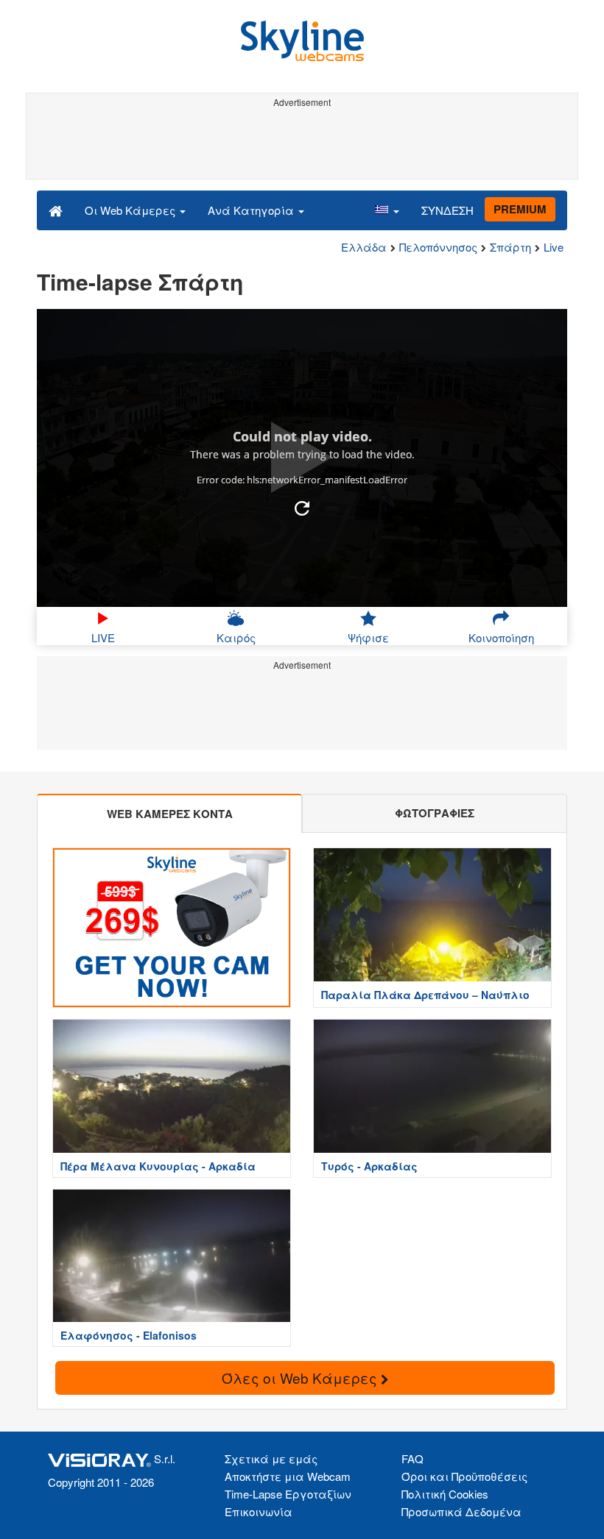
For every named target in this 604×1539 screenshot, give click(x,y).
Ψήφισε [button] (368, 637)
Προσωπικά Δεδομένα (461, 1511)
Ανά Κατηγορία (252, 210)
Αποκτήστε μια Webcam (288, 1476)
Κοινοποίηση (501, 637)
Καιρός (236, 637)
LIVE (103, 637)
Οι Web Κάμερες (131, 210)
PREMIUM (520, 209)
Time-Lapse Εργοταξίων (288, 1493)
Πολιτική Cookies (444, 1493)
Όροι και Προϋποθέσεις (464, 1476)
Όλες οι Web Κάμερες (301, 1377)
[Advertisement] (299, 146)
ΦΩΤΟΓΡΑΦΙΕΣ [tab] (434, 813)
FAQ (412, 1458)
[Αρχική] (56, 209)
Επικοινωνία (258, 1511)
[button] (386, 209)
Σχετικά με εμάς (271, 1458)
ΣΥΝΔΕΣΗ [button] (447, 210)
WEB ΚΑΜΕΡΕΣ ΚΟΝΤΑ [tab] (170, 814)
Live (553, 247)
